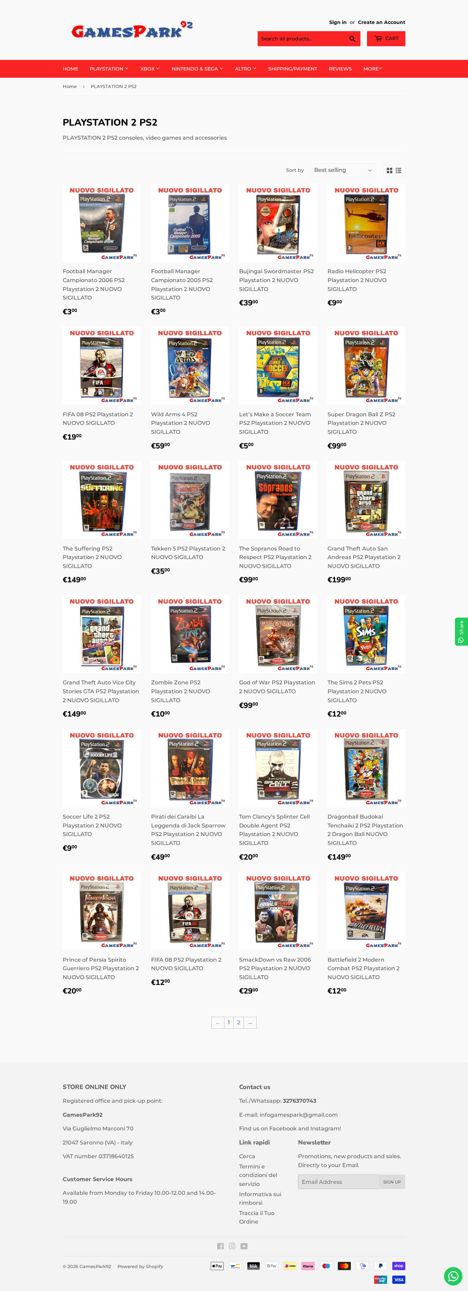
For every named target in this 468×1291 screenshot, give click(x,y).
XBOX (148, 69)
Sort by (295, 170)
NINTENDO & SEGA (195, 69)
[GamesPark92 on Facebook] (220, 1247)
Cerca (247, 1156)
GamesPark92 (95, 1266)
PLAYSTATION (107, 69)
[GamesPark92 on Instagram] (232, 1247)
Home (70, 69)
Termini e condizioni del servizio (258, 1175)
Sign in (338, 22)
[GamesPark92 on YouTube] (244, 1247)
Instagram (325, 1128)
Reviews (340, 69)
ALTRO (244, 69)
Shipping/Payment (292, 69)
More (371, 69)
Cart (391, 38)
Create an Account (381, 22)
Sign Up (392, 1182)
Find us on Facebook (268, 1128)
